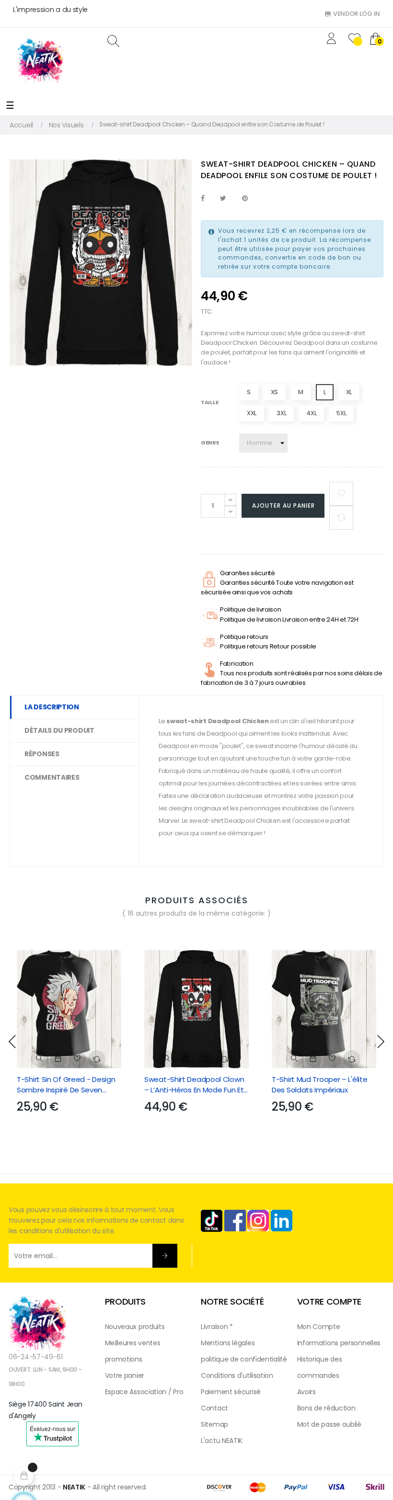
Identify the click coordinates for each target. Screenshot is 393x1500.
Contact (214, 1408)
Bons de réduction (326, 1408)
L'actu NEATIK (222, 1440)
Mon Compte (318, 1326)
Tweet (223, 198)
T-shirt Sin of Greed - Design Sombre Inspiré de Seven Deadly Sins (66, 1084)
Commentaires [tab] (51, 777)
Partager (203, 198)
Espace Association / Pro (144, 1392)
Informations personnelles (339, 1343)
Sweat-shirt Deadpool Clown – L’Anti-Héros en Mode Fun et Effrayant (194, 1084)
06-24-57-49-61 (36, 1357)
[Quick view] (39, 1058)
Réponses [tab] (41, 754)
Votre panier (124, 1375)
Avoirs (306, 1392)
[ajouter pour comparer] (341, 518)
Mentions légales (227, 1343)
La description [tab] (51, 707)
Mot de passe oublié (329, 1424)
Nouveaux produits (135, 1326)
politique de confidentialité (244, 1359)
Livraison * (217, 1326)
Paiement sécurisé (231, 1392)
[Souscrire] (164, 1256)
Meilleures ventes (133, 1343)
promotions (123, 1359)
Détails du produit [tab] (59, 730)
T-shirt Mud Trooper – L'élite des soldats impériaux (319, 1084)
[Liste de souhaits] (341, 494)
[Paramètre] (333, 39)
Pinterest (245, 198)
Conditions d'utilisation (237, 1375)
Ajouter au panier (283, 505)
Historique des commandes (319, 1367)
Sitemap (214, 1424)
